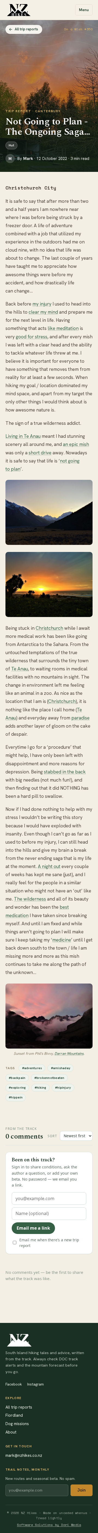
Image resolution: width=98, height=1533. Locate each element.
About (10, 1432)
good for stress (31, 337)
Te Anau (19, 669)
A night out (49, 866)
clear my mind (43, 312)
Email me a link (33, 1228)
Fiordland (14, 1415)
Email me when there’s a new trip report (49, 1242)
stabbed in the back (65, 772)
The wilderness (30, 899)
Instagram (35, 1384)
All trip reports (26, 29)
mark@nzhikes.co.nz (23, 1455)
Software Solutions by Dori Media (49, 1524)
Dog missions (17, 1423)
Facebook (13, 1384)
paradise (80, 718)
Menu (84, 9)
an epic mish (76, 444)
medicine (61, 940)
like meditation (63, 328)
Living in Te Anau (23, 436)
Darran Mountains (69, 1053)
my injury (41, 304)
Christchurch (49, 628)
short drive (40, 453)
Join (81, 1490)
